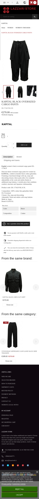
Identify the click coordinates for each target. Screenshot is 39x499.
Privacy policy (6, 484)
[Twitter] (8, 465)
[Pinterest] (23, 465)
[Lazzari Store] (19, 10)
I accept (19, 495)
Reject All (19, 489)
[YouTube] (18, 465)
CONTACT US (6, 401)
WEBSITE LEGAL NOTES (10, 405)
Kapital (4, 166)
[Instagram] (28, 465)
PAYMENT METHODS (9, 394)
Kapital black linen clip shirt (14, 297)
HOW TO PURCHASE (8, 383)
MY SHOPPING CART (8, 422)
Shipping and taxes (12, 160)
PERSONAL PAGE (7, 415)
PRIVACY (5, 398)
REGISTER (5, 419)
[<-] (3, 287)
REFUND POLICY (7, 390)
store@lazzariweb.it (11, 460)
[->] (36, 287)
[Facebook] (3, 465)
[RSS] (13, 465)
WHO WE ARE (6, 376)
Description (8, 157)
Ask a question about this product (18, 224)
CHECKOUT (5, 426)
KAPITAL (5, 23)
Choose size (9, 305)
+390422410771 (9, 456)
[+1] (14, 144)
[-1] (14, 148)
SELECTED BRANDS (8, 380)
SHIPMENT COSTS (8, 387)
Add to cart (24, 145)
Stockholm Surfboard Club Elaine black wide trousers (19, 352)
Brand (19, 157)
